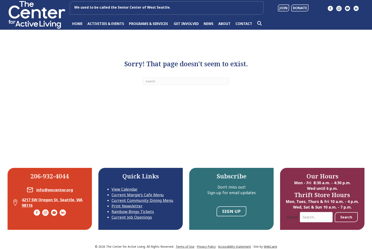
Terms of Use (185, 246)
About (224, 23)
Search (292, 217)
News (208, 23)
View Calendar (125, 189)
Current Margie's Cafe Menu (138, 194)
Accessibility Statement (234, 246)
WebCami (270, 246)
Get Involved (186, 23)
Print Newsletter (127, 206)
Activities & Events (105, 23)
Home (77, 23)
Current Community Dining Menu (142, 200)
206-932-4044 (50, 176)
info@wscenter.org (54, 189)
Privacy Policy (206, 246)
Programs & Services (149, 23)
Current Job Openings (132, 217)
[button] (260, 23)
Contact (244, 23)
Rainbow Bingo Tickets (133, 211)
